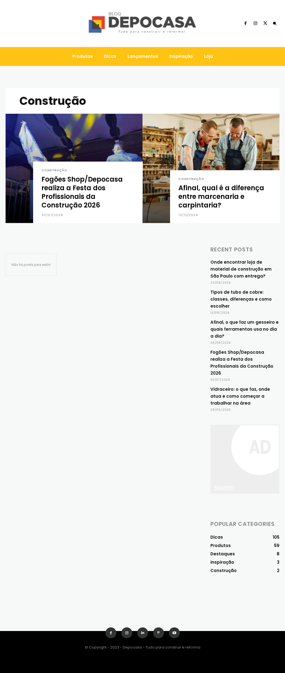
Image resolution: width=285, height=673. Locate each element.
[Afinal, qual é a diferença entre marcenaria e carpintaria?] (210, 168)
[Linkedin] (142, 632)
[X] (265, 23)
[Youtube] (174, 632)
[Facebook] (245, 23)
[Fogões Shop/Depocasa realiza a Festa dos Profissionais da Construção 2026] (74, 168)
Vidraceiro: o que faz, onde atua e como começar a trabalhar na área (240, 396)
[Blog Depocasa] (143, 23)
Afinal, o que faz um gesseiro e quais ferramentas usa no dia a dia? (244, 329)
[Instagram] (255, 23)
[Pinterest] (158, 632)
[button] (274, 23)
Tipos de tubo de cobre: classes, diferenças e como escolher (241, 299)
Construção (54, 170)
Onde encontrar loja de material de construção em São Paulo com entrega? (241, 269)
